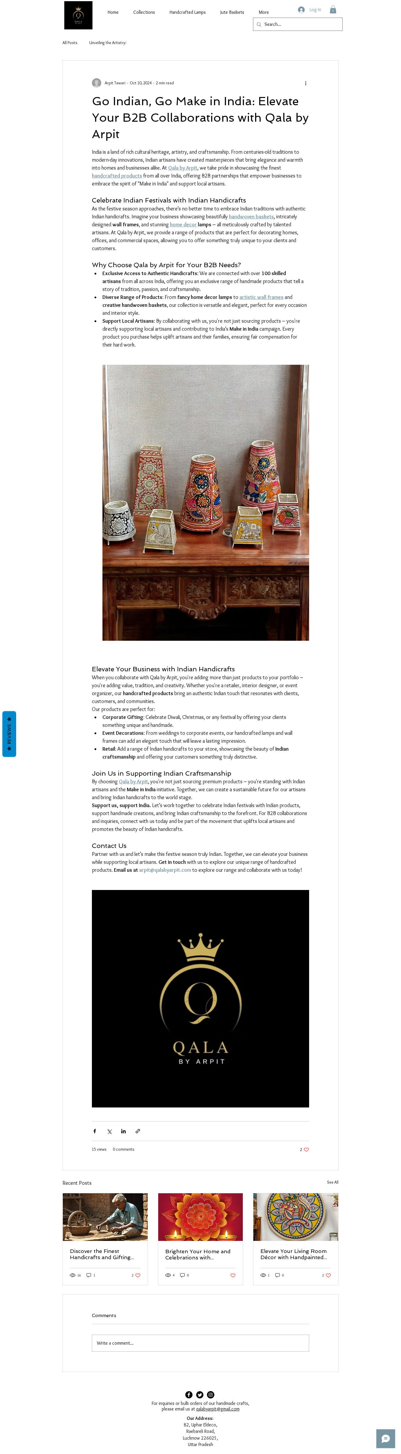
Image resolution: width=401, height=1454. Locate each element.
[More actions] (305, 82)
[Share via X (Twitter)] (109, 1131)
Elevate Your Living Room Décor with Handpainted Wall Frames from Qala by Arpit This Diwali (294, 1254)
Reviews (9, 734)
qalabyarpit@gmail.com (218, 1409)
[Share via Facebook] (94, 1131)
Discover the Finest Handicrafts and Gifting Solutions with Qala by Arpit (100, 1254)
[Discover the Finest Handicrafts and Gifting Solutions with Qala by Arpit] (105, 1217)
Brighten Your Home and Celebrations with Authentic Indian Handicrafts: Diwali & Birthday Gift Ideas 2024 (197, 1254)
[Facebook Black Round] (189, 1394)
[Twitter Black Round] (199, 1394)
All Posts (70, 42)
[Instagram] (210, 1394)
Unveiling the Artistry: (108, 42)
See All (332, 1182)
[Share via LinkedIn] (123, 1131)
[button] (333, 9)
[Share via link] (138, 1131)
